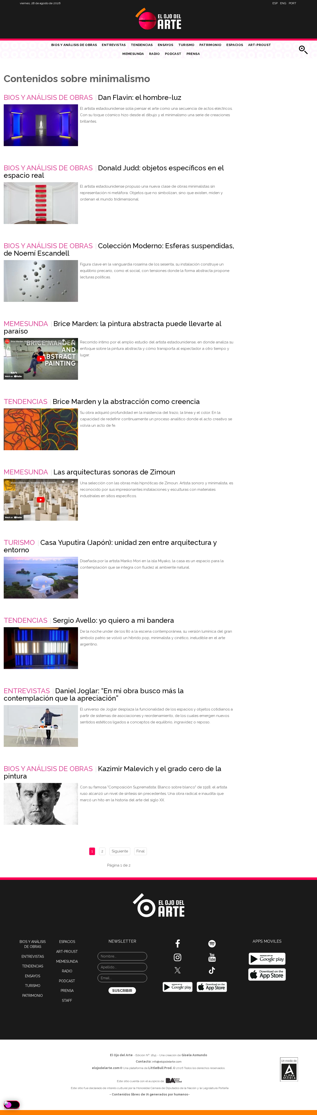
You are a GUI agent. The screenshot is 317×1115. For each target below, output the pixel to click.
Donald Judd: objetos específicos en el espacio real (114, 171)
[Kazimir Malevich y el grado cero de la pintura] (41, 804)
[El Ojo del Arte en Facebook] (178, 945)
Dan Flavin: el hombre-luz (139, 97)
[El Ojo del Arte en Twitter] (178, 970)
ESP (275, 3)
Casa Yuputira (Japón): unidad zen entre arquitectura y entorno (110, 546)
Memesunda (133, 54)
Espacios (234, 45)
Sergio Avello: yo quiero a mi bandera (113, 620)
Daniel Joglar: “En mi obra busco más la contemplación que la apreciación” (94, 694)
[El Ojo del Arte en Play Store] (177, 986)
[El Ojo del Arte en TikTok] (212, 970)
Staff (67, 1001)
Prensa (193, 54)
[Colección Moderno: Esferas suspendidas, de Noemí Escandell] (41, 281)
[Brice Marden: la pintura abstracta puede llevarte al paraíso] (41, 359)
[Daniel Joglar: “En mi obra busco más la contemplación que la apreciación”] (41, 726)
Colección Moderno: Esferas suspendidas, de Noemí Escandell (119, 249)
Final (140, 851)
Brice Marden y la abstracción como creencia (126, 402)
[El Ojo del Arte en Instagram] (177, 959)
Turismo (186, 45)
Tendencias (142, 45)
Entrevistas (114, 45)
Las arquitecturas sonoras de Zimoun (114, 472)
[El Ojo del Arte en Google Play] (267, 958)
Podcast (173, 54)
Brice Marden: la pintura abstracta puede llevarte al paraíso (112, 327)
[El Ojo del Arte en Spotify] (212, 945)
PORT (292, 3)
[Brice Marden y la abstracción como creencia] (41, 429)
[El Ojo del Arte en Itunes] (212, 986)
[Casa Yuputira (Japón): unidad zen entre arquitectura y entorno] (41, 578)
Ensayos (165, 45)
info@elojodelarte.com (167, 1061)
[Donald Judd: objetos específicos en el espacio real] (41, 203)
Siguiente (120, 851)
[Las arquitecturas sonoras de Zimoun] (41, 500)
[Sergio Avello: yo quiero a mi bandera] (41, 648)
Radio (154, 54)
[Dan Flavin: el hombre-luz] (41, 125)
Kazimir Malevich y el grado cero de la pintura (112, 772)
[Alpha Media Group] (289, 1069)
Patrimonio (210, 45)
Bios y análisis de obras (74, 45)
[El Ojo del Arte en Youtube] (212, 959)
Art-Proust (259, 45)
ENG (283, 3)
